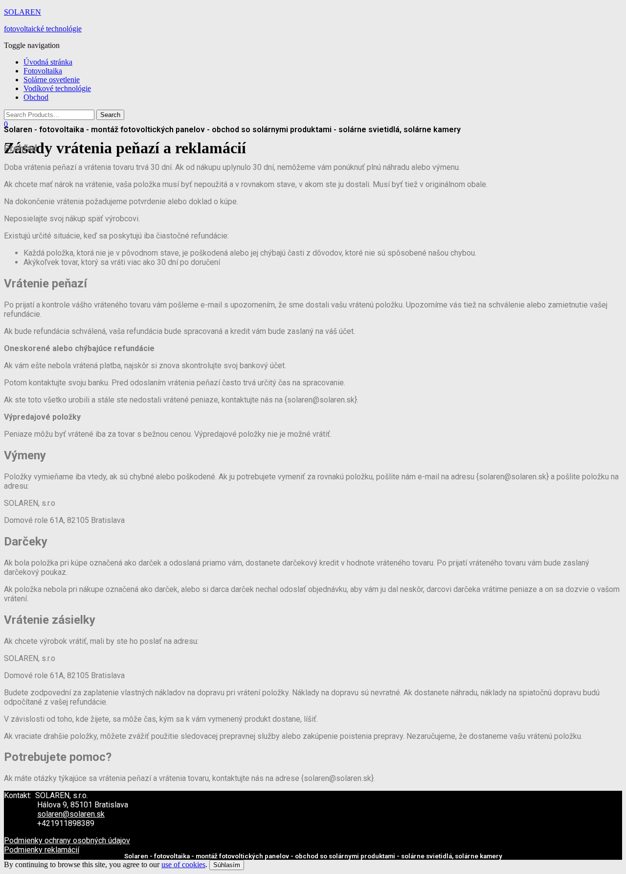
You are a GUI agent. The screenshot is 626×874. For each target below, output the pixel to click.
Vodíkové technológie (57, 88)
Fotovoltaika (42, 71)
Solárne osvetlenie (51, 79)
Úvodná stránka (47, 62)
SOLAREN (22, 12)
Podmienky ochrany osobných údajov (67, 840)
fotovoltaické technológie (43, 28)
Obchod (35, 97)
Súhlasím (226, 865)
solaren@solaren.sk (71, 814)
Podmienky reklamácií (41, 849)
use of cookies (183, 864)
